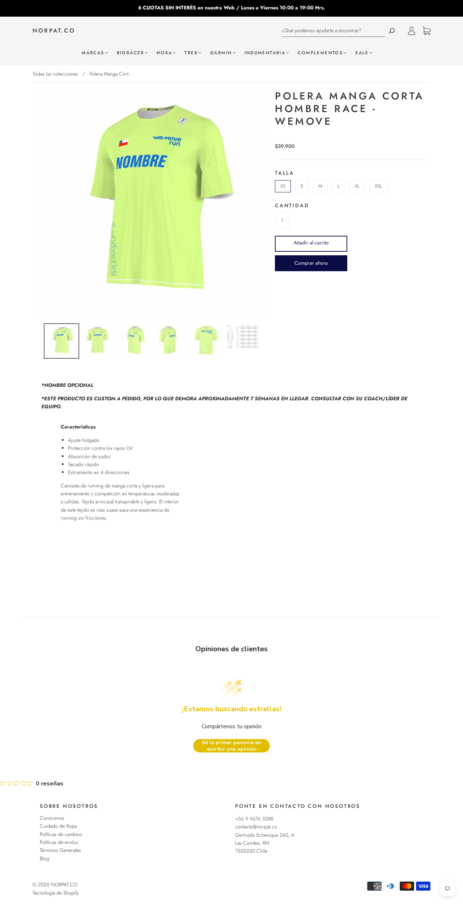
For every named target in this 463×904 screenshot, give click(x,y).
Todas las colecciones (55, 73)
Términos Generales (60, 850)
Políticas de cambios (61, 834)
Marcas (93, 53)
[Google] (280, 282)
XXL (378, 186)
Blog (44, 858)
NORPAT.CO (54, 30)
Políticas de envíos (59, 842)
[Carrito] (426, 31)
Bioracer (130, 53)
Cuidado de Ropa (58, 826)
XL (357, 186)
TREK (191, 53)
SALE (362, 53)
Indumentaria (265, 53)
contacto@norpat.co (256, 826)
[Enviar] (391, 31)
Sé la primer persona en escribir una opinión (231, 745)
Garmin (221, 53)
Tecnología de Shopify (56, 892)
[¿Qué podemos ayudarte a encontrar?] (333, 31)
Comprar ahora (311, 262)
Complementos (320, 53)
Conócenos (52, 818)
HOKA (165, 53)
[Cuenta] (411, 30)
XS (282, 186)
